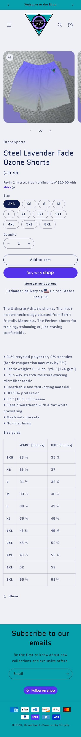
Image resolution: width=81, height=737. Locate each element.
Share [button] (13, 596)
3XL (58, 214)
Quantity (9, 234)
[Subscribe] (67, 674)
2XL (40, 214)
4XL (11, 224)
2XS (11, 203)
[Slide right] (50, 131)
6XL (47, 224)
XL (24, 214)
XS (29, 203)
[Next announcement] (73, 5)
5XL (29, 224)
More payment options (40, 284)
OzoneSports (32, 725)
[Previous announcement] (8, 5)
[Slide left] (30, 131)
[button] (9, 25)
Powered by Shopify (55, 725)
